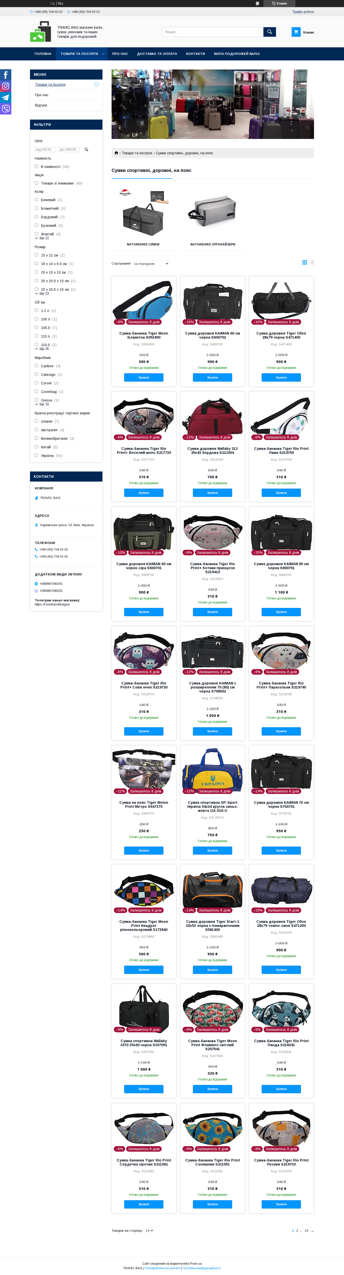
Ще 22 (44, 238)
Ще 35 (44, 349)
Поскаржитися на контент (162, 1268)
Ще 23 (44, 293)
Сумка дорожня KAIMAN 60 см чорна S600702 (212, 335)
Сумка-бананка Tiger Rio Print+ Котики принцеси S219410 (212, 568)
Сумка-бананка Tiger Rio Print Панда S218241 (281, 1043)
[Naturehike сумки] (143, 213)
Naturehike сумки (143, 244)
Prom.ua (196, 1263)
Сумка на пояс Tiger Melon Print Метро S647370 (143, 804)
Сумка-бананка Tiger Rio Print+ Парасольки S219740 (281, 685)
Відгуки (41, 105)
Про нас (120, 54)
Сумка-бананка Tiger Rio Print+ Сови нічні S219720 (143, 685)
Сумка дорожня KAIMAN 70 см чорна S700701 (281, 804)
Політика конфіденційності (202, 1268)
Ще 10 (44, 404)
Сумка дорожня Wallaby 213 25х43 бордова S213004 (212, 451)
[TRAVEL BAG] (40, 41)
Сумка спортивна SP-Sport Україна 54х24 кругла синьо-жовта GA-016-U (212, 806)
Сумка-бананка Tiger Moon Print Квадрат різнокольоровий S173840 (143, 926)
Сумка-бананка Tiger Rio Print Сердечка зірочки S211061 (144, 1162)
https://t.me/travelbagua (52, 604)
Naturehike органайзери (212, 244)
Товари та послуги (79, 54)
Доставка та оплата (157, 54)
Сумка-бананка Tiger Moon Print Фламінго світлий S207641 (212, 1045)
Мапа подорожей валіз (237, 54)
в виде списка (311, 263)
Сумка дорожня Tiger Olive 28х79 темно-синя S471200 (281, 924)
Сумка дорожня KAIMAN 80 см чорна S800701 (281, 566)
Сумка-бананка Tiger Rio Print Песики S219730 (281, 1162)
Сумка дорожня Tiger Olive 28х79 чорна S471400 (281, 335)
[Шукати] (269, 32)
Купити (144, 377)
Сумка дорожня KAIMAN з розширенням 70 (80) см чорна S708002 (212, 687)
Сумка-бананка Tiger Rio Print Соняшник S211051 (212, 1162)
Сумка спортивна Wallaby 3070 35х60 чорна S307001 (143, 1043)
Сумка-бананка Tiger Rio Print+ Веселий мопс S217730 (144, 451)
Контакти (195, 54)
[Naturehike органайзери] (213, 213)
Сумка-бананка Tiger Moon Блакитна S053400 (143, 335)
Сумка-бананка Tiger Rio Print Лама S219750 (281, 451)
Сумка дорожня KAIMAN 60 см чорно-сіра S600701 (143, 566)
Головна (43, 54)
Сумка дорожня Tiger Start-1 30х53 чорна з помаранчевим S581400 (212, 926)
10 (306, 1230)
